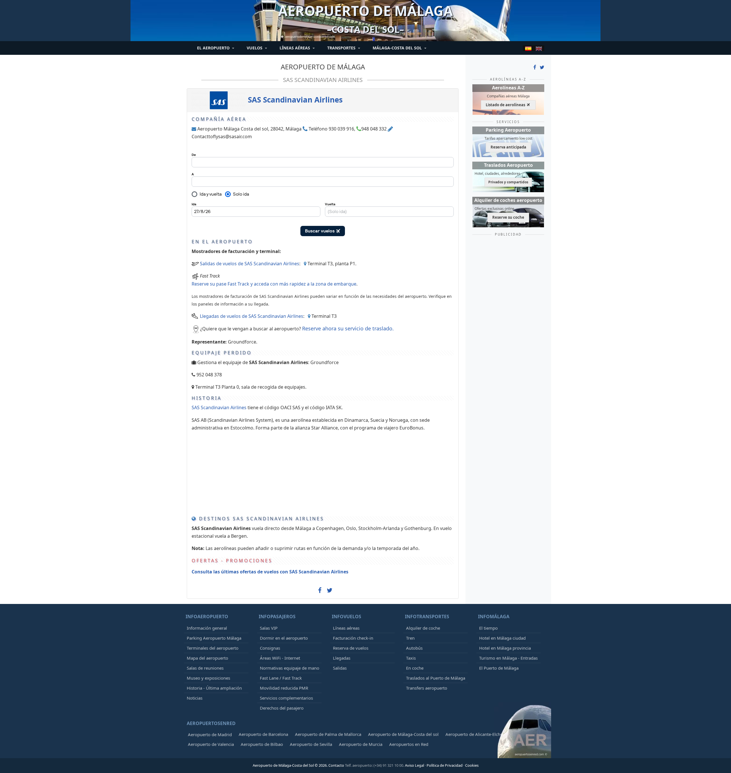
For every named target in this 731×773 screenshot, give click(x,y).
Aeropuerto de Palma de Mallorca (328, 734)
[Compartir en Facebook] (320, 592)
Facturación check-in (353, 638)
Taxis (411, 658)
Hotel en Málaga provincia (505, 648)
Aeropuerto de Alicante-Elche (474, 734)
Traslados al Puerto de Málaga (435, 678)
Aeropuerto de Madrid (210, 734)
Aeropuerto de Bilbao (262, 744)
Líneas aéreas (346, 628)
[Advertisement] (309, 472)
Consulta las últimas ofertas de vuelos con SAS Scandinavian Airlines (270, 572)
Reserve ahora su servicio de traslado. (348, 328)
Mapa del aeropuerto (207, 658)
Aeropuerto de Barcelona (263, 734)
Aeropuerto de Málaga (323, 66)
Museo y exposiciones (208, 678)
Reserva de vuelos (350, 648)
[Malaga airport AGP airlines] (538, 48)
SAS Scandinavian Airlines (323, 80)
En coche (414, 668)
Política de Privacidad (445, 765)
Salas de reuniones (205, 668)
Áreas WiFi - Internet (280, 658)
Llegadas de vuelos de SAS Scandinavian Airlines (251, 316)
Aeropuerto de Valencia (211, 744)
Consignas (270, 648)
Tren (410, 638)
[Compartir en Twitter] (329, 590)
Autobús (414, 648)
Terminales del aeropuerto (212, 648)
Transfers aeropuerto (426, 688)
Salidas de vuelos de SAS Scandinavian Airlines (249, 263)
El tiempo (488, 628)
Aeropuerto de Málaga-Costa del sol (403, 734)
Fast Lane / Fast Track (281, 678)
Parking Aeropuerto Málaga (214, 638)
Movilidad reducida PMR (284, 688)
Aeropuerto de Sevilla (311, 744)
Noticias (194, 698)
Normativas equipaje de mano (289, 668)
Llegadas (341, 658)
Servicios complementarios (286, 698)
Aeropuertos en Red (408, 744)
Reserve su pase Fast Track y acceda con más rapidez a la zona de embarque (274, 284)
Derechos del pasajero (282, 708)
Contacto (336, 765)
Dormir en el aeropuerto (284, 638)
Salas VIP (269, 628)
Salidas (340, 668)
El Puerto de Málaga (499, 668)
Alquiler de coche (423, 628)
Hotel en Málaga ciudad (502, 638)
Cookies (472, 765)
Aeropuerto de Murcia (360, 744)
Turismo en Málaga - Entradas (508, 658)
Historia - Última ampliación (214, 688)
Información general (207, 628)
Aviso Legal (414, 765)
